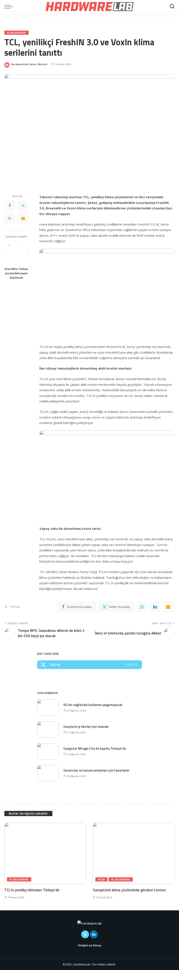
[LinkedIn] (94, 934)
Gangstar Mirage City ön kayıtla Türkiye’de (94, 748)
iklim (101, 879)
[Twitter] (23, 206)
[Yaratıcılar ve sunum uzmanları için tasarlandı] (48, 773)
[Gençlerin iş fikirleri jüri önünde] (48, 729)
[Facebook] (9, 206)
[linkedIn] (155, 606)
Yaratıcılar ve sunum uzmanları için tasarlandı (96, 770)
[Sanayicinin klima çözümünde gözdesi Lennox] (134, 853)
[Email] (23, 218)
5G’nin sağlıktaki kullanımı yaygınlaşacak (92, 704)
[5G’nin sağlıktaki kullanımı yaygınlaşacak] (48, 707)
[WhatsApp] (9, 218)
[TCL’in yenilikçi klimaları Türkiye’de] (45, 853)
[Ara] (172, 6)
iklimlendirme (16, 32)
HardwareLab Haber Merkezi (29, 64)
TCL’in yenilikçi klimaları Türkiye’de (31, 890)
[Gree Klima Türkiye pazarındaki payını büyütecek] (16, 253)
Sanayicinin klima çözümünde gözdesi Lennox (129, 890)
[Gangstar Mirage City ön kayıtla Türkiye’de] (48, 751)
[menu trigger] (9, 6)
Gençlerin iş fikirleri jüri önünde (85, 726)
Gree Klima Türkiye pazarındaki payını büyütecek (16, 273)
